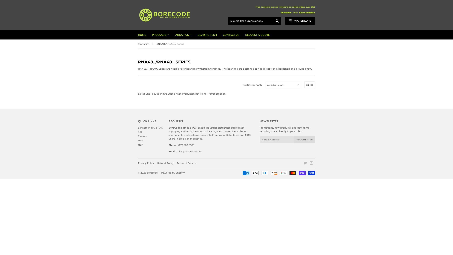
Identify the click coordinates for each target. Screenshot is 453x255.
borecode (152, 172)
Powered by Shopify (173, 172)
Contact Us (231, 34)
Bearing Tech (207, 34)
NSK (140, 144)
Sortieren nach (252, 85)
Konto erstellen (307, 12)
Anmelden (286, 12)
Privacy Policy (146, 163)
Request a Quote (257, 34)
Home (142, 34)
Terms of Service (186, 163)
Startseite (143, 43)
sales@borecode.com (189, 151)
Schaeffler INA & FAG (150, 127)
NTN (140, 140)
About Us (182, 34)
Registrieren (304, 139)
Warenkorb (302, 20)
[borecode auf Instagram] (311, 163)
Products (159, 34)
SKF (140, 132)
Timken (142, 136)
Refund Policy (165, 163)
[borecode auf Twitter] (305, 163)
